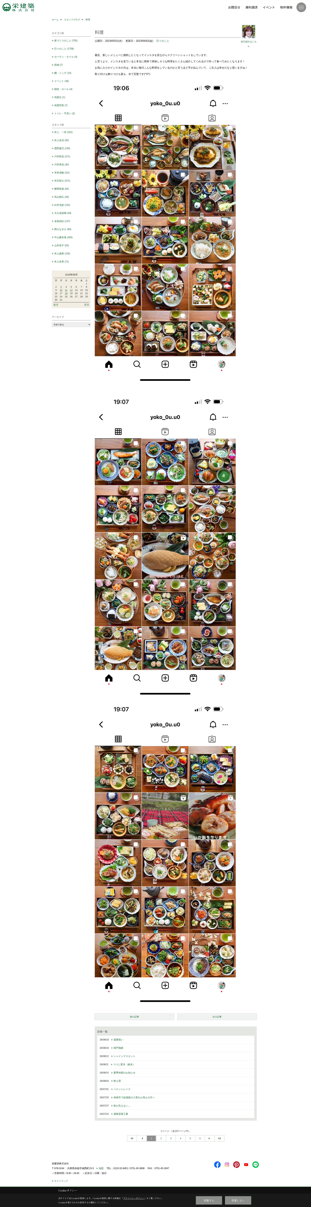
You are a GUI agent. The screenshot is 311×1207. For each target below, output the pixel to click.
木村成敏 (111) (62, 172)
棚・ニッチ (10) (62, 73)
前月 (55, 304)
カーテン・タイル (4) (65, 56)
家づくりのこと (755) (65, 40)
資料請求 (251, 7)
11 (66, 290)
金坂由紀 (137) (62, 221)
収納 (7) (58, 64)
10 (61, 290)
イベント (269, 7)
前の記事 (134, 1016)
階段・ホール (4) (63, 89)
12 (71, 290)
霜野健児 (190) (62, 148)
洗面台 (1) (59, 97)
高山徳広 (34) (61, 196)
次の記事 (217, 1016)
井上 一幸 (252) (63, 132)
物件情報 (286, 7)
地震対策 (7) (61, 105)
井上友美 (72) (61, 261)
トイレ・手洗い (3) (64, 113)
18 (66, 293)
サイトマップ (61, 1181)
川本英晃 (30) (61, 164)
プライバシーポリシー (133, 1198)
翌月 (86, 304)
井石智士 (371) (62, 180)
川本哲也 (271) (62, 156)
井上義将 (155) (62, 253)
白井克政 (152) (62, 205)
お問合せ (234, 7)
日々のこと (162, 40)
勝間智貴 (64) (61, 188)
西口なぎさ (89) (62, 229)
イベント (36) (61, 81)
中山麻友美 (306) (63, 237)
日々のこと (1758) (64, 48)
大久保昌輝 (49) (62, 213)
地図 (101, 1168)
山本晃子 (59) (61, 245)
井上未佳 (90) (61, 140)
